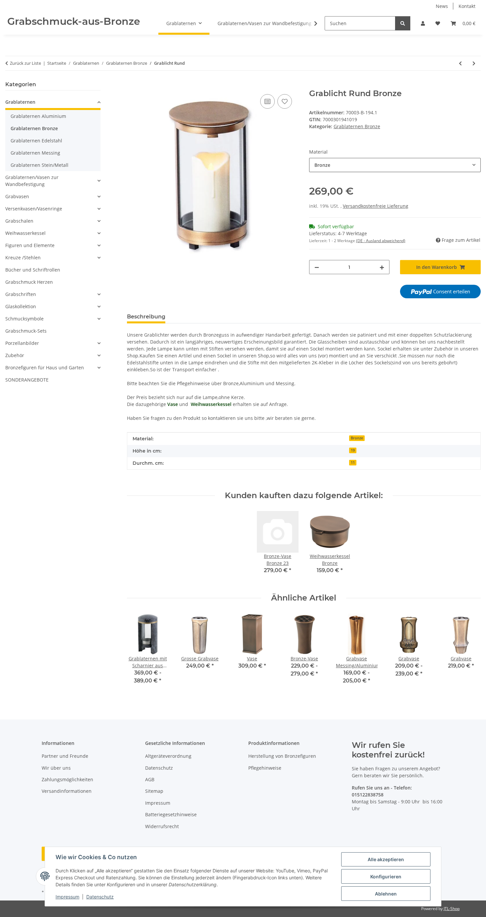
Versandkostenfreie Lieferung (375, 206)
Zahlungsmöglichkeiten (67, 779)
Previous (137, 653)
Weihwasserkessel (25, 233)
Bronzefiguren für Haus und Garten (44, 367)
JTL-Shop (452, 908)
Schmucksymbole (24, 318)
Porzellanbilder (22, 343)
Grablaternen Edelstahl (36, 140)
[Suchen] (402, 23)
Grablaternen (20, 102)
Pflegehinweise (264, 768)
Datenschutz (100, 896)
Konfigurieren (385, 876)
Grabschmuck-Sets (26, 331)
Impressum (67, 896)
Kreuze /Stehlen (23, 257)
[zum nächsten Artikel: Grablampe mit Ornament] (474, 63)
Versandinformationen (67, 791)
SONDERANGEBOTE (27, 380)
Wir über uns (56, 768)
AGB (149, 779)
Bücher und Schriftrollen (32, 270)
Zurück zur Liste (25, 63)
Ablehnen (386, 894)
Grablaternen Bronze (357, 126)
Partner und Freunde (65, 756)
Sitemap (154, 791)
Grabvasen (17, 196)
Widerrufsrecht (162, 826)
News (442, 6)
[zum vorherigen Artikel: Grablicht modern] (460, 63)
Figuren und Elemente (30, 245)
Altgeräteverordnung (168, 756)
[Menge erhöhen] (382, 267)
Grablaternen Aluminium (38, 116)
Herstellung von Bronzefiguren (282, 756)
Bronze (357, 438)
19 (353, 450)
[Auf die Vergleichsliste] (267, 101)
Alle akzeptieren (386, 859)
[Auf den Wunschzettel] (284, 101)
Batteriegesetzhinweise (171, 814)
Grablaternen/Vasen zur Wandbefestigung (32, 180)
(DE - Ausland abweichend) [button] (380, 240)
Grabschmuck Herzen (29, 282)
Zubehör (14, 355)
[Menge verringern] (316, 267)
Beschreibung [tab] (146, 316)
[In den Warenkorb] (132, 85)
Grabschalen (19, 221)
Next (470, 653)
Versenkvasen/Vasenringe (33, 208)
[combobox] (395, 165)
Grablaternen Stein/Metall (39, 165)
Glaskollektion (20, 306)
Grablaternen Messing (35, 153)
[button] (423, 23)
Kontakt (467, 6)
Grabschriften (20, 294)
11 (353, 462)
